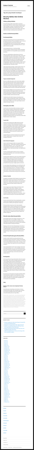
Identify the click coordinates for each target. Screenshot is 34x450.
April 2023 (6, 388)
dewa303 (4, 425)
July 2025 (6, 355)
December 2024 (7, 363)
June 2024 (6, 371)
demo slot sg (17, 302)
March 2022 (6, 400)
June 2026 (6, 341)
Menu (28, 5)
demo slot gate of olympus (18, 299)
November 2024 (7, 365)
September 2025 (7, 352)
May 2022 (6, 398)
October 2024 (6, 366)
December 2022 (7, 393)
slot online (5, 415)
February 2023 (6, 390)
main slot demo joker (12, 303)
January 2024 (6, 377)
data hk (4, 410)
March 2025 (6, 360)
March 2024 (6, 374)
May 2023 (6, 387)
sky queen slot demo (22, 304)
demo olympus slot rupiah (21, 298)
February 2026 (6, 346)
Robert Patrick (8, 5)
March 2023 (6, 389)
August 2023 (6, 383)
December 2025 (7, 349)
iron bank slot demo (6, 303)
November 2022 (7, 394)
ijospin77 (5, 413)
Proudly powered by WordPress (17, 447)
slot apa (4, 305)
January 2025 (6, 362)
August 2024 (6, 368)
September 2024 (7, 367)
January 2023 (6, 392)
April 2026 (6, 344)
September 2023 (7, 382)
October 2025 (6, 351)
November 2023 (7, 379)
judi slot (4, 408)
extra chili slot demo (22, 302)
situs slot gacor (6, 420)
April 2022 (6, 399)
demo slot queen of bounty (11, 302)
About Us (5, 440)
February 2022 (6, 401)
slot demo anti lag (8, 305)
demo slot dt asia (5, 299)
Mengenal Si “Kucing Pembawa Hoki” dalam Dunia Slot (14, 324)
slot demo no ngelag (14, 305)
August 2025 (6, 354)
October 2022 (6, 395)
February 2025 (6, 361)
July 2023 (6, 384)
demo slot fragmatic (11, 299)
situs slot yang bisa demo (15, 304)
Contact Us (5, 442)
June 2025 (6, 356)
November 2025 (7, 350)
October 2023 (6, 381)
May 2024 (6, 372)
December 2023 (7, 378)
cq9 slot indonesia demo (13, 298)
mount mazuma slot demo (20, 303)
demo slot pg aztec (12, 300)
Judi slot (4, 432)
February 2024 (6, 376)
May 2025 (6, 357)
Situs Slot (5, 438)
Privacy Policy (5, 444)
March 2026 (6, 345)
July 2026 (6, 340)
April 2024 (6, 373)
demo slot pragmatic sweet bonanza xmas (17, 301)
